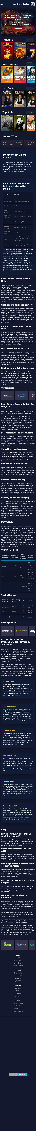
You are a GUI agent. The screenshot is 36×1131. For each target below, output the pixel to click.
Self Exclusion (18, 978)
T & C (18, 1006)
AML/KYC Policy (18, 1011)
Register (22, 1074)
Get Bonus (18, 28)
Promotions (18, 993)
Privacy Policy (18, 1003)
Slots (18, 958)
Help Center (18, 973)
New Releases (18, 963)
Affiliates (18, 991)
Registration (18, 981)
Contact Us (18, 976)
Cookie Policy (18, 1008)
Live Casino (18, 960)
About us (18, 996)
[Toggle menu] (1, 3)
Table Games (18, 966)
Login (13, 1074)
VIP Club (18, 988)
